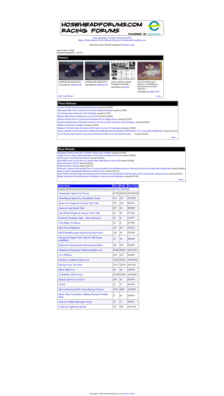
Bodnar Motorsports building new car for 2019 (78, 116)
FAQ (130, 38)
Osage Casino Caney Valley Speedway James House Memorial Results (90, 155)
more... (159, 96)
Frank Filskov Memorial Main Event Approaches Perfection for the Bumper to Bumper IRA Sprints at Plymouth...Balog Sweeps (113, 174)
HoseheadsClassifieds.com (133, 40)
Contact (111, 38)
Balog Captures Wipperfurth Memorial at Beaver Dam (81, 171)
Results (116, 40)
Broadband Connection (98, 189)
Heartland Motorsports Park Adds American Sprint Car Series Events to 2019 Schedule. (96, 122)
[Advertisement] (112, 11)
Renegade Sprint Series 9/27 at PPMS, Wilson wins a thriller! (85, 153)
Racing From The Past (70, 264)
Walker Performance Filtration (71, 125)
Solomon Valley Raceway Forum (75, 301)
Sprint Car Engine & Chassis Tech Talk (79, 203)
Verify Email (122, 38)
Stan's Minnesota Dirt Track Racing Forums (81, 289)
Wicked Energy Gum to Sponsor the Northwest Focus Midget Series (88, 119)
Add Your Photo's (65, 96)
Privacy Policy (128, 394)
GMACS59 (154, 92)
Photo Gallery (91, 40)
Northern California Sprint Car (74, 260)
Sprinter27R (76, 85)
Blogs (80, 40)
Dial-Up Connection (121, 189)
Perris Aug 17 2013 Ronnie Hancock (74, 158)
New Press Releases (69, 227)
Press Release (105, 40)
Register (103, 38)
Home (95, 38)
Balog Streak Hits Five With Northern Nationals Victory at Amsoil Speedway (91, 176)
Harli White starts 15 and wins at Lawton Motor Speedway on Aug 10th (89, 161)
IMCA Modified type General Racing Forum (81, 232)
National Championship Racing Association (81, 245)
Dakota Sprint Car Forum (72, 279)
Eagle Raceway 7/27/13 (68, 163)
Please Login (128, 45)
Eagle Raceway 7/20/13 (68, 166)
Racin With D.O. (67, 269)
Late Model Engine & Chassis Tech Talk (79, 213)
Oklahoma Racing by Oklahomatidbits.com (81, 250)
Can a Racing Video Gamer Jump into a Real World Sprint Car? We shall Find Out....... (96, 134)
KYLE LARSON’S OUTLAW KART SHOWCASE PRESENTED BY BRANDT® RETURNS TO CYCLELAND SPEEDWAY (110, 131)
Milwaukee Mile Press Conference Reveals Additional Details (85, 110)
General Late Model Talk (71, 208)
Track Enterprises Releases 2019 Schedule (77, 113)
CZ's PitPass (65, 255)
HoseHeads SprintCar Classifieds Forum (80, 198)
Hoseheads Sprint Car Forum (74, 193)
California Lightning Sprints (72, 306)
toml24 (126, 87)
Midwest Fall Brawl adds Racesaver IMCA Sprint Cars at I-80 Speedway (89, 128)
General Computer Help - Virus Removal (80, 218)
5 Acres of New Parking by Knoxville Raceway (78, 107)
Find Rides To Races (69, 223)
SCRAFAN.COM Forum (71, 274)
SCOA (62, 284)
